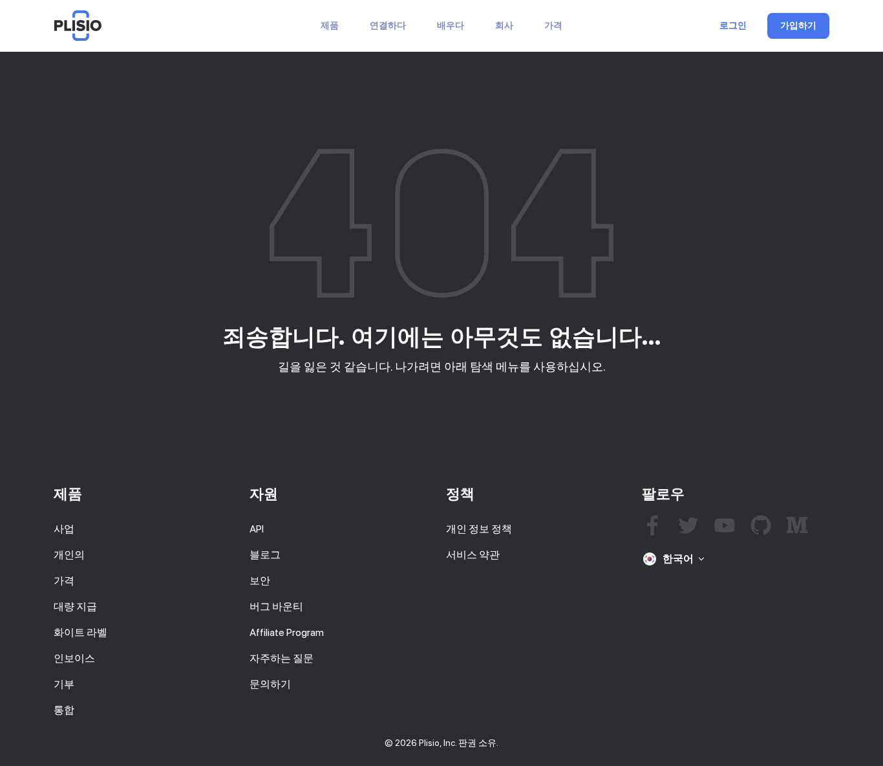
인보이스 (74, 658)
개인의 (69, 555)
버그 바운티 (276, 606)
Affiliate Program (287, 632)
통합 (64, 710)
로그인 (733, 26)
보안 (260, 580)
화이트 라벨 (80, 632)
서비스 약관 (473, 555)
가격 (553, 25)
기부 (64, 684)
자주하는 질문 (282, 658)
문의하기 (270, 684)
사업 (64, 529)
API (257, 529)
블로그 (265, 555)
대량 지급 (75, 606)
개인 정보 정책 (479, 529)
